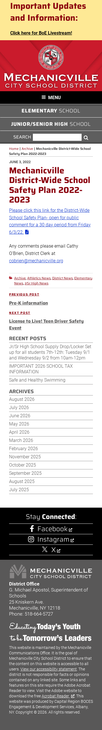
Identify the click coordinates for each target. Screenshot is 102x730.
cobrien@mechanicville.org (36, 260)
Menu (54, 97)
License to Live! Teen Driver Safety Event (46, 324)
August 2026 (22, 399)
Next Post (19, 313)
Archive (20, 278)
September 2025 (25, 473)
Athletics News (39, 278)
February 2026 (23, 448)
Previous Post (24, 295)
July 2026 (19, 407)
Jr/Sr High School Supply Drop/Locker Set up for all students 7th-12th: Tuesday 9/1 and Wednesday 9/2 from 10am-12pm (50, 352)
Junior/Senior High (51, 124)
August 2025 (22, 481)
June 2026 (19, 415)
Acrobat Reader (56, 696)
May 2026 (19, 424)
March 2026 (21, 440)
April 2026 (19, 432)
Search (22, 137)
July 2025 (19, 489)
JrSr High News (36, 283)
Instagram (53, 539)
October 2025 (22, 465)
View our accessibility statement (48, 669)
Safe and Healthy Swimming (37, 380)
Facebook (52, 528)
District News (62, 278)
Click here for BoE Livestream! (41, 33)
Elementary (51, 111)
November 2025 (25, 456)
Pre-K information (28, 303)
